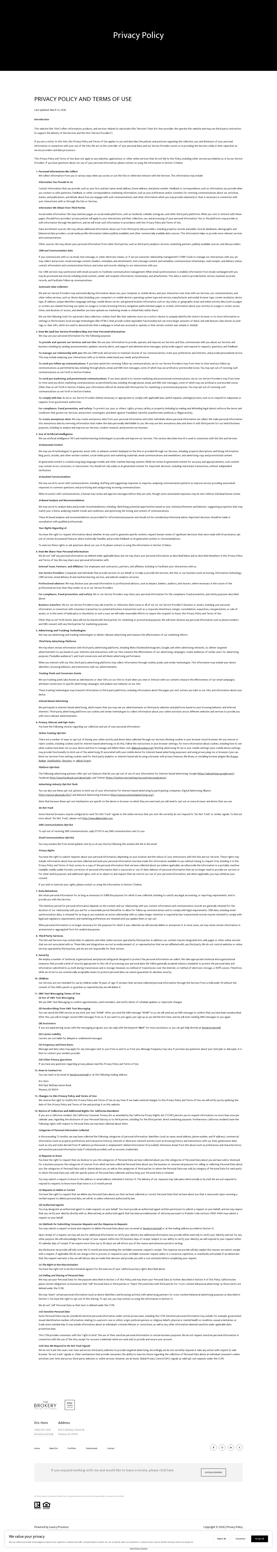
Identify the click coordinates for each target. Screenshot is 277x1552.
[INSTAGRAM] (222, 1447)
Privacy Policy (235, 1527)
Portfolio (72, 1448)
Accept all (259, 1538)
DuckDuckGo (54, 761)
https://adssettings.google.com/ (215, 774)
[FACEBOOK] (213, 1447)
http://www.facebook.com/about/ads (70, 778)
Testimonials (91, 1448)
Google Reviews (213, 1472)
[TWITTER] (239, 1447)
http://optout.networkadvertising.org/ (132, 795)
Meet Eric (53, 1448)
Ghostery (67, 761)
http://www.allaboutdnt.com (97, 818)
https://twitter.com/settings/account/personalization (136, 778)
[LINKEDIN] (231, 1447)
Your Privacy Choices (138, 1548)
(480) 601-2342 (42, 1430)
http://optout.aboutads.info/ (55, 795)
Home (37, 1448)
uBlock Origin (83, 761)
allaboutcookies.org (142, 748)
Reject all (221, 1538)
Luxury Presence (59, 1527)
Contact (110, 1448)
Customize (240, 1538)
